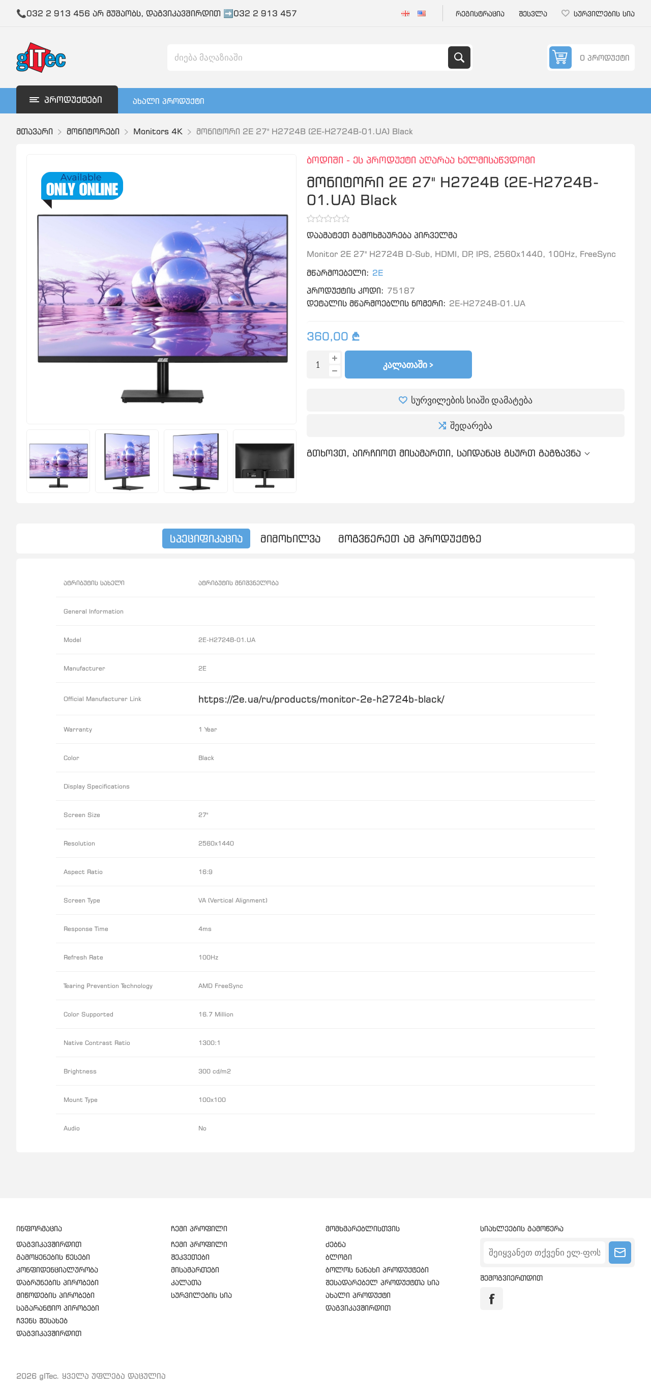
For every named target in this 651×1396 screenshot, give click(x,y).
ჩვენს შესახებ (42, 1320)
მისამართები (195, 1269)
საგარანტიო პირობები (57, 1307)
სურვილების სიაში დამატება (471, 400)
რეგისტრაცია (480, 13)
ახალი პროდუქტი (168, 101)
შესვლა (533, 13)
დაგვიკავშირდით (48, 1244)
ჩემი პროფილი (199, 1244)
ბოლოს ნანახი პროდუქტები (377, 1269)
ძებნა (459, 57)
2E (377, 273)
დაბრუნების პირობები (57, 1282)
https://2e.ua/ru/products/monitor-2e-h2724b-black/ (321, 699)
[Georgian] (405, 13)
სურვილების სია (201, 1295)
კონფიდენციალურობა (57, 1269)
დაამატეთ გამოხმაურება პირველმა (382, 235)
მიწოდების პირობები (55, 1295)
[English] (421, 13)
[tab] (206, 538)
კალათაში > (408, 364)
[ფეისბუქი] (491, 1298)
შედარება (471, 425)
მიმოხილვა (290, 538)
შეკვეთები (190, 1257)
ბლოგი (339, 1257)
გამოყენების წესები (53, 1257)
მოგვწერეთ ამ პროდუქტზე (410, 538)
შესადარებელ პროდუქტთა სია (382, 1282)
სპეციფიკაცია (206, 538)
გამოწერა (620, 1252)
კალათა (186, 1282)
